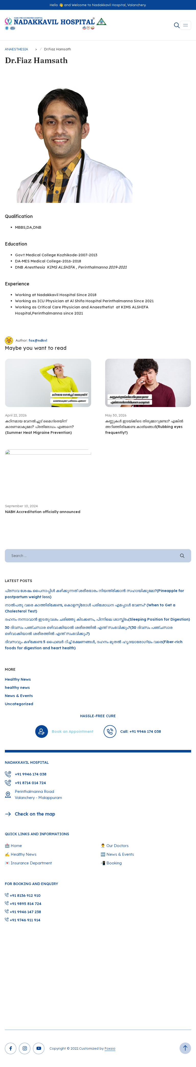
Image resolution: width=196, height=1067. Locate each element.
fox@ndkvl (38, 340)
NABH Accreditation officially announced (42, 511)
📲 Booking (111, 863)
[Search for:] (98, 555)
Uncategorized (19, 703)
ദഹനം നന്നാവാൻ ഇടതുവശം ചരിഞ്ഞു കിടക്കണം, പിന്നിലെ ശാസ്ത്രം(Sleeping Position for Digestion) (97, 619)
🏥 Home (13, 845)
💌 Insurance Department (28, 863)
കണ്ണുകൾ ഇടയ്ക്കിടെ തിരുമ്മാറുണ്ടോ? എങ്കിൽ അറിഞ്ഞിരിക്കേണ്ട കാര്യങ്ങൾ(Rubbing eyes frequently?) (144, 427)
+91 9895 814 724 (25, 903)
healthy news (17, 687)
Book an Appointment (72, 731)
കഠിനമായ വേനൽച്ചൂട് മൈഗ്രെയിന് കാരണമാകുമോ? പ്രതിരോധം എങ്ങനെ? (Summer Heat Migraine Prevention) (39, 427)
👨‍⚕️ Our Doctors (115, 845)
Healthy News (18, 679)
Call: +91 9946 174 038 (140, 731)
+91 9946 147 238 (25, 911)
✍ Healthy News (20, 854)
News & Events (19, 695)
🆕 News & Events (117, 854)
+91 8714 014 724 (30, 782)
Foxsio (110, 1048)
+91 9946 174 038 (30, 774)
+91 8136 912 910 (25, 895)
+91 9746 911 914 (24, 920)
